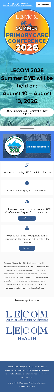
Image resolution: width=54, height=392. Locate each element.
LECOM (32, 386)
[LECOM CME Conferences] (18, 4)
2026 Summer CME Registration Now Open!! (27, 112)
